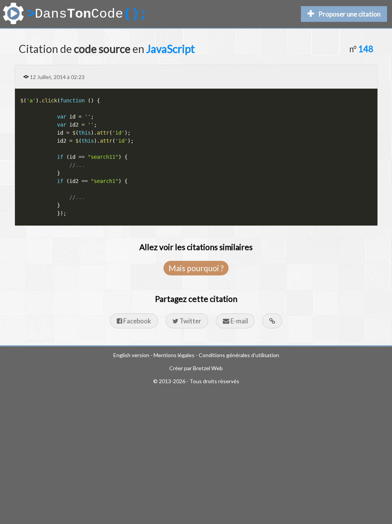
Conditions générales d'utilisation (239, 355)
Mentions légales (174, 355)
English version (131, 355)
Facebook (136, 321)
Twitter (189, 321)
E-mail (238, 321)
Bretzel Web (208, 368)
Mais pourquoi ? (196, 268)
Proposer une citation (349, 14)
